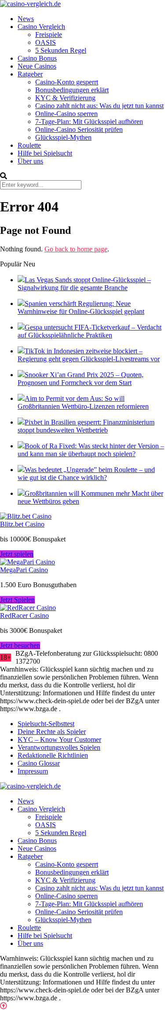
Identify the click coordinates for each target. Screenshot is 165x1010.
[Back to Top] (3, 1006)
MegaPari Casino (24, 570)
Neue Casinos (37, 66)
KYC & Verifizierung (65, 98)
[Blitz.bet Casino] (25, 516)
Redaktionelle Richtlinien (53, 755)
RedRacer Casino (24, 615)
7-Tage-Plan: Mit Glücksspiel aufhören (89, 121)
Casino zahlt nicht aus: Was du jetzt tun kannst (99, 105)
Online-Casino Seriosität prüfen (79, 129)
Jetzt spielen (16, 554)
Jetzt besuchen (20, 645)
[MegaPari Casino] (27, 562)
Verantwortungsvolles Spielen (59, 747)
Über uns (30, 161)
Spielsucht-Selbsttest (46, 723)
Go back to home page (75, 249)
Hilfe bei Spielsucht (45, 153)
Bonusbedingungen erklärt (72, 90)
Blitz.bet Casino (22, 524)
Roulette (29, 145)
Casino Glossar (39, 763)
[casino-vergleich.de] (30, 3)
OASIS (45, 42)
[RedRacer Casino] (28, 607)
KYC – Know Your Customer (59, 739)
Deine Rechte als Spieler (52, 731)
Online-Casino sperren (66, 113)
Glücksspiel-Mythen (63, 137)
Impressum (33, 771)
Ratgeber (30, 74)
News (26, 18)
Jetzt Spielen (17, 599)
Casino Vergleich (41, 26)
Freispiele (48, 34)
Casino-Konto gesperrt (66, 82)
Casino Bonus (37, 58)
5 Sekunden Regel (60, 50)
